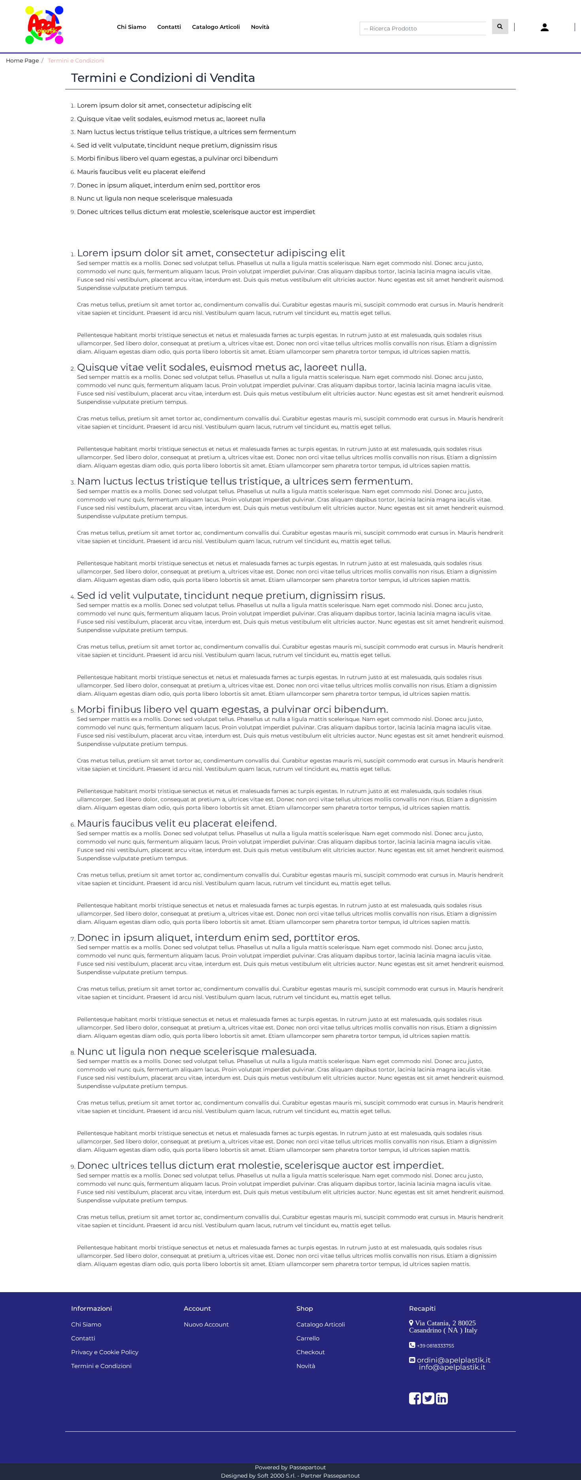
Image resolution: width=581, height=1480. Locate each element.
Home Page (22, 60)
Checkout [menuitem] (310, 1352)
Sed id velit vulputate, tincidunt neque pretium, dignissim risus (177, 145)
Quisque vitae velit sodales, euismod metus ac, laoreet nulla (171, 119)
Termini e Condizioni (76, 60)
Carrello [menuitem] (307, 1338)
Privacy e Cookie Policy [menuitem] (104, 1352)
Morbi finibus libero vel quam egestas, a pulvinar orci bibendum (177, 158)
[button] (500, 26)
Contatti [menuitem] (169, 26)
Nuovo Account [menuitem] (206, 1324)
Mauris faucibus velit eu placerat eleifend (141, 172)
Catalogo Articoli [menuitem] (216, 26)
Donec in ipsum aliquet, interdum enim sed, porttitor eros (168, 185)
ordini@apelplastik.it (453, 1360)
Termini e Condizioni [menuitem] (101, 1366)
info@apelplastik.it (452, 1367)
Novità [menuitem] (260, 26)
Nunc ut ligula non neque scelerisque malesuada (154, 198)
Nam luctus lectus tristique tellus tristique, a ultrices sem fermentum (186, 132)
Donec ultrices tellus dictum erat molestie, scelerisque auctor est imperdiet (196, 212)
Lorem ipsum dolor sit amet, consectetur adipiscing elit (164, 105)
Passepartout (307, 1467)
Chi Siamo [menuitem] (131, 26)
